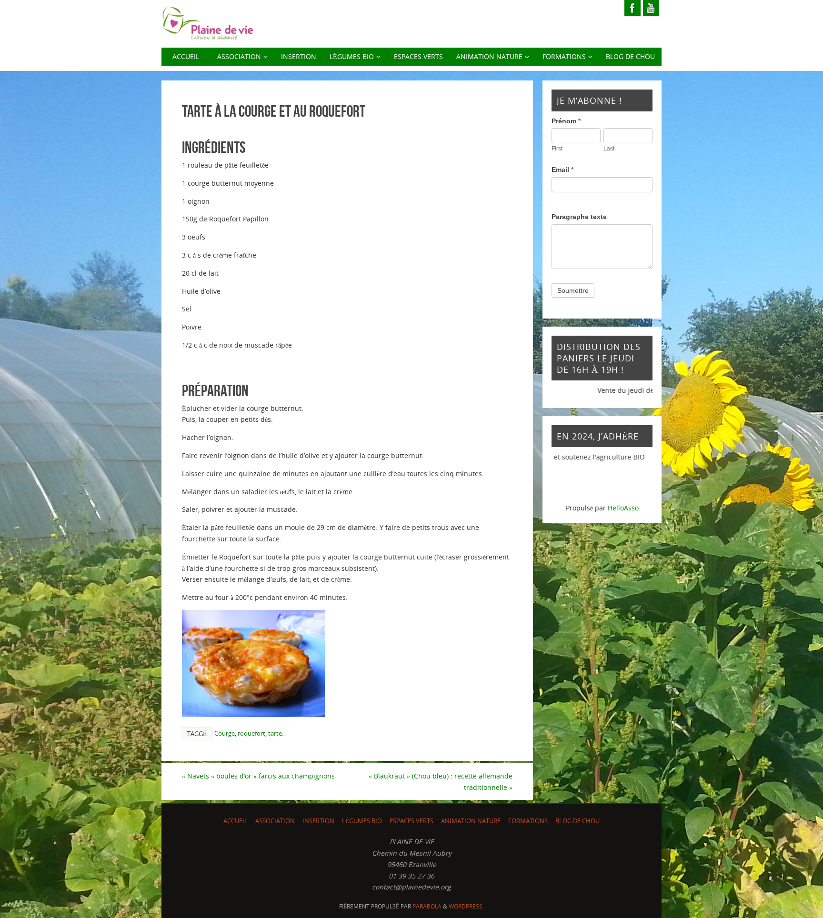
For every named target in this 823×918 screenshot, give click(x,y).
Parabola (427, 906)
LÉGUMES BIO (362, 821)
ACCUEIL (235, 821)
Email (562, 169)
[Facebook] (632, 8)
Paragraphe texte (579, 216)
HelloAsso (623, 507)
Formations (528, 821)
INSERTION (318, 821)
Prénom (566, 121)
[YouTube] (651, 8)
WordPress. (466, 906)
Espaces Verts (411, 821)
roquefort (251, 733)
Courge (224, 733)
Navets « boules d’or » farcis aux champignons (258, 775)
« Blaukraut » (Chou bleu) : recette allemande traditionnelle (440, 781)
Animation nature (471, 821)
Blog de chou (577, 821)
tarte (275, 733)
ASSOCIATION (275, 821)
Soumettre (573, 290)
